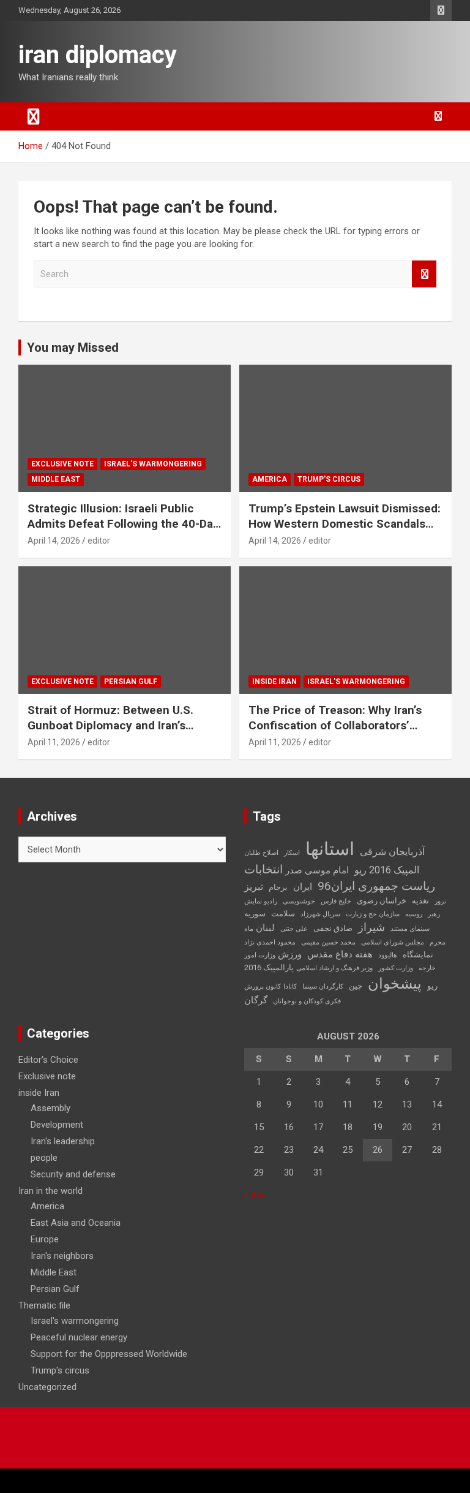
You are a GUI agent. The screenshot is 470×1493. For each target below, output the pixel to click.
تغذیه (420, 900)
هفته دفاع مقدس (340, 954)
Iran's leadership (63, 1141)
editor (99, 540)
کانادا (290, 986)
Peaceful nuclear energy (79, 1337)
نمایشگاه (418, 954)
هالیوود (387, 955)
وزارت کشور (395, 968)
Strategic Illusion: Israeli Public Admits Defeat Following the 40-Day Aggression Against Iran (123, 523)
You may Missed (73, 347)
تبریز (253, 886)
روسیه (413, 914)
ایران (302, 886)
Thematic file (44, 1305)
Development (57, 1124)
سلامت (283, 913)
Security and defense (73, 1174)
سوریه (255, 913)
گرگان (255, 1000)
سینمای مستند (410, 929)
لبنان (265, 927)
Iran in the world (50, 1190)
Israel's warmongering (153, 464)
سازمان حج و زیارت (373, 914)
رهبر (434, 914)
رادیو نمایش (260, 901)
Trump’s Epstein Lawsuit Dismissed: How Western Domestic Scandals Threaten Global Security (344, 523)
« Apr (254, 1195)
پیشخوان (395, 983)
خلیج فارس (336, 901)
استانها (329, 848)
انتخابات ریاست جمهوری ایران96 (339, 877)
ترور (440, 901)
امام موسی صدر (317, 870)
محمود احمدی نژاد (270, 942)
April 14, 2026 (54, 540)
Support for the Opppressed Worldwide (109, 1353)
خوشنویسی (299, 901)
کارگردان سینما (322, 986)
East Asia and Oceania (76, 1222)
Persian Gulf (130, 681)
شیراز (371, 927)
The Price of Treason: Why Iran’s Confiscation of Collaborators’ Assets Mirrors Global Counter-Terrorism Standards (335, 732)
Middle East (55, 479)
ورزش (290, 954)
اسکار (292, 853)
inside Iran (274, 681)
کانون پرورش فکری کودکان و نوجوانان (292, 993)
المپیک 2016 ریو (386, 870)
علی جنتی (294, 929)
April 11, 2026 (54, 742)
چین (355, 985)
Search (424, 274)
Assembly (50, 1108)
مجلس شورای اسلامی (392, 942)
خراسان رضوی (381, 900)
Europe (45, 1239)
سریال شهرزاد (320, 914)
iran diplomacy (97, 54)
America (269, 479)
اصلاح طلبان (261, 853)
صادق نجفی (332, 928)
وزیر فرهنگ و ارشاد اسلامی (334, 968)
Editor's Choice (48, 1059)
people (44, 1157)
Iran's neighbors (62, 1255)
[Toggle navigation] (33, 116)
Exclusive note (62, 464)
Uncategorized (47, 1386)
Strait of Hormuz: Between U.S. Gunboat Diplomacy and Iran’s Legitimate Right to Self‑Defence (116, 725)
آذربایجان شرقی (392, 851)
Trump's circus (328, 479)
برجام (278, 887)
